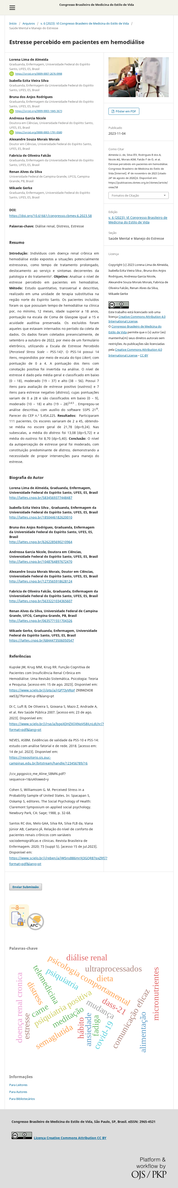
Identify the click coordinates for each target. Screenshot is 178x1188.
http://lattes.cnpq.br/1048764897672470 (40, 561)
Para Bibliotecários (22, 1099)
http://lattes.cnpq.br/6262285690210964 (40, 542)
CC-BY (144, 355)
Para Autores (18, 1092)
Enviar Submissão (26, 887)
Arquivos (28, 23)
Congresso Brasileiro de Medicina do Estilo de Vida (96, 5)
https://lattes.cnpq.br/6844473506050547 (41, 640)
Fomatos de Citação (125, 195)
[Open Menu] (12, 7)
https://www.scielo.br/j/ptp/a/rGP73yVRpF (42, 690)
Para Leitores (18, 1085)
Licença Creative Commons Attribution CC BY (70, 1138)
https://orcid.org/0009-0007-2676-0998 (38, 73)
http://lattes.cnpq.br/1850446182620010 (40, 517)
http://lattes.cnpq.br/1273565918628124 (40, 581)
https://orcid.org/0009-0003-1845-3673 (38, 111)
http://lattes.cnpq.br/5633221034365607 (40, 601)
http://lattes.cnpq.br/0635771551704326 (40, 620)
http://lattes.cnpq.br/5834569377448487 (40, 497)
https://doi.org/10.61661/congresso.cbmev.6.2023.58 (50, 215)
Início (13, 23)
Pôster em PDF (125, 111)
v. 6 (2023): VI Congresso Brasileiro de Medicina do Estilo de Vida (85, 23)
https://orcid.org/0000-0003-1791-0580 (38, 132)
